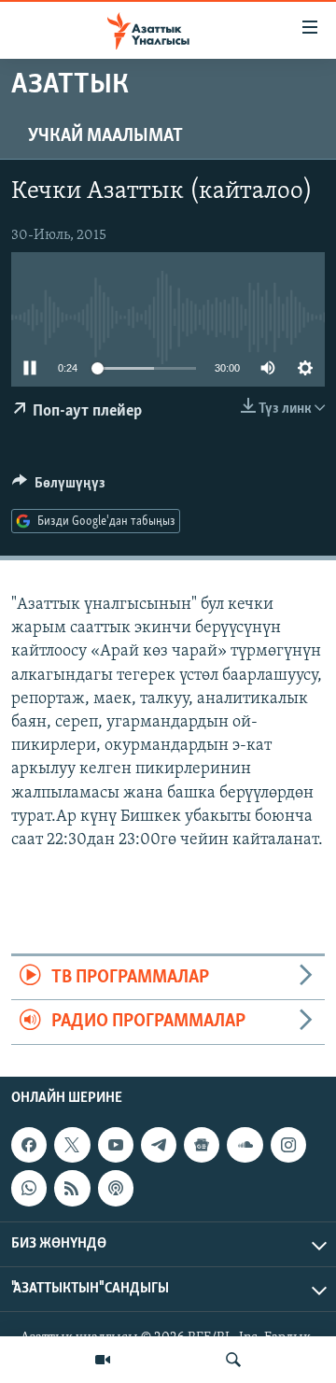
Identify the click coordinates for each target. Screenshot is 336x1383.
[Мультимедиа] (103, 1359)
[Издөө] (233, 1359)
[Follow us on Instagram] (288, 1145)
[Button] (58, 487)
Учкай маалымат (105, 136)
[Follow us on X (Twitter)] (72, 1145)
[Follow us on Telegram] (158, 1145)
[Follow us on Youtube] (115, 1145)
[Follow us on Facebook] (29, 1145)
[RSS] (72, 1188)
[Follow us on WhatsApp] (29, 1188)
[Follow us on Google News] (201, 1145)
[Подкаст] (115, 1188)
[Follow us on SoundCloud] (244, 1145)
